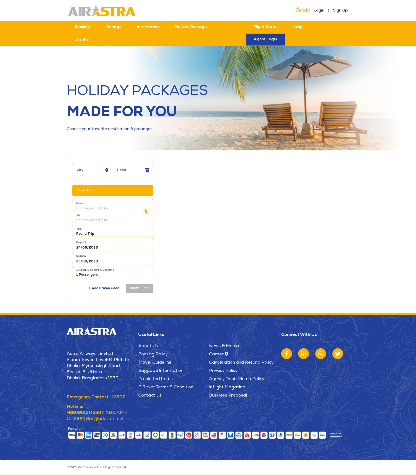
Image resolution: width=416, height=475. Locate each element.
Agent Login (265, 39)
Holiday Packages (192, 27)
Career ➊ (218, 354)
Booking (82, 27)
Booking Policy (153, 354)
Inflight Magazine (227, 387)
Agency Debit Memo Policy (236, 379)
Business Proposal (228, 396)
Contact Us (150, 396)
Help (298, 27)
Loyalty (82, 40)
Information (148, 27)
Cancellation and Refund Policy (241, 363)
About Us (148, 346)
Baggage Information (160, 371)
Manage (113, 27)
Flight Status (266, 27)
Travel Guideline (154, 363)
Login (319, 11)
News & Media (224, 346)
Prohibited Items (155, 379)
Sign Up (340, 11)
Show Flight (139, 288)
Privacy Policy (223, 371)
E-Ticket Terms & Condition (165, 387)
